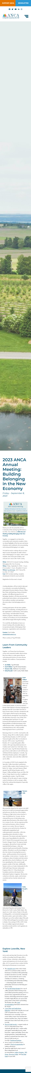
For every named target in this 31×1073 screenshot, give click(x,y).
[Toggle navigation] (26, 16)
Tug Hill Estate (11, 570)
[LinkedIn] (18, 9)
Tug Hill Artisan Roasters (13, 988)
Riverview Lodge (13, 1054)
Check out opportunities (16, 1044)
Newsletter (23, 3)
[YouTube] (16, 9)
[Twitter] (12, 9)
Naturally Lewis (11, 968)
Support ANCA (8, 3)
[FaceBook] (9, 9)
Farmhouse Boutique (15, 1040)
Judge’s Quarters (19, 1052)
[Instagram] (21, 9)
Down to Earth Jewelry (11, 1024)
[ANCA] (11, 18)
